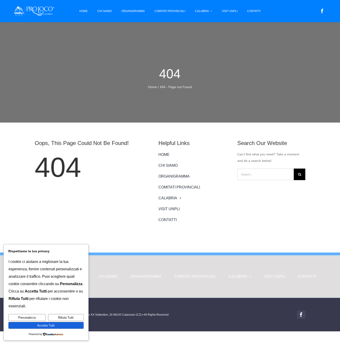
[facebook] (322, 11)
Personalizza (27, 317)
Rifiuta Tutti (66, 317)
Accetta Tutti (46, 325)
